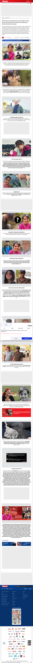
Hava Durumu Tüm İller (5, 603)
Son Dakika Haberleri (5, 591)
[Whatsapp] (28, 37)
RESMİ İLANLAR (24, 3)
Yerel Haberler (14, 598)
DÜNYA (16, 3)
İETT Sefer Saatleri (5, 604)
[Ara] (30, 1)
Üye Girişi (25, 588)
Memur (13, 596)
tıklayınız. (20, 662)
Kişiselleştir (16, 338)
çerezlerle (11, 662)
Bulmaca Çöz (14, 591)
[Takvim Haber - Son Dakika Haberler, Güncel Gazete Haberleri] (4, 1)
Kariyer (24, 598)
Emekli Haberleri (4, 599)
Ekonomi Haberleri (5, 594)
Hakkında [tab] (28, 328)
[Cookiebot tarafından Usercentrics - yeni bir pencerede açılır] (28, 325)
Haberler (3, 17)
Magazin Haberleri (4, 596)
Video (13, 599)
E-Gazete (13, 604)
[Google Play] (24, 586)
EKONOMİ (9, 3)
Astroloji (13, 594)
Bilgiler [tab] (12, 328)
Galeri (13, 603)
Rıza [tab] (4, 328)
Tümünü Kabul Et (27, 338)
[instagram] (9, 588)
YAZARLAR (20, 3)
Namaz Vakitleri (4, 601)
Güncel (3, 593)
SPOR (11, 3)
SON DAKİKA (3, 3)
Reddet (6, 324)
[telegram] (26, 37)
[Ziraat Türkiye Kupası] (30, 3)
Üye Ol (30, 588)
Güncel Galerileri (7, 17)
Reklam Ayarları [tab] (20, 328)
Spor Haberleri (4, 598)
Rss (23, 593)
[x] (4, 588)
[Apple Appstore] (19, 586)
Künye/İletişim (25, 596)
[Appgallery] (29, 586)
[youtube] (7, 588)
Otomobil (13, 601)
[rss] (12, 588)
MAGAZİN (13, 3)
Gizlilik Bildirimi (25, 594)
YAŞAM (18, 3)
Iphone (24, 591)
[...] (30, 37)
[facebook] (2, 588)
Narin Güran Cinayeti (5, 540)
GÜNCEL (6, 3)
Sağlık (13, 593)
